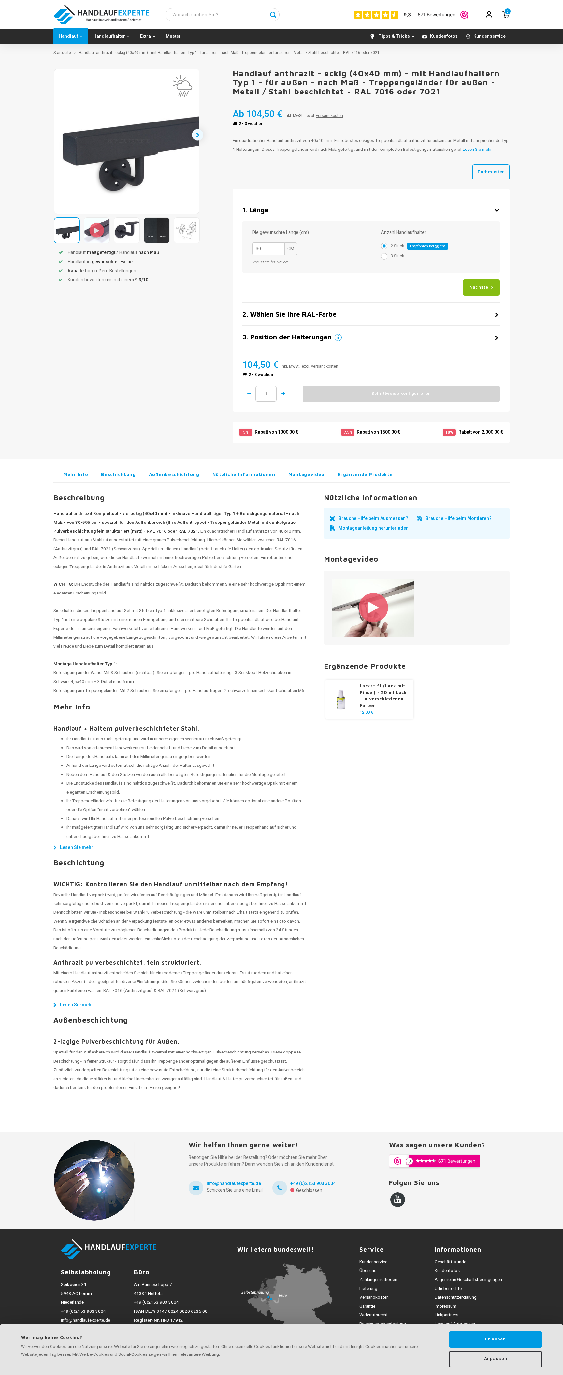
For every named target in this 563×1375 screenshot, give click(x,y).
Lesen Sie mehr (477, 149)
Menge (266, 394)
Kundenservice (489, 36)
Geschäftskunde (450, 1262)
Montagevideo (306, 474)
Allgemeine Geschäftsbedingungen (468, 1279)
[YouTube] (397, 1199)
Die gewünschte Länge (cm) (280, 232)
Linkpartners (446, 1315)
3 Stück (397, 256)
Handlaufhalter (109, 36)
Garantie (367, 1306)
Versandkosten (374, 1297)
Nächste (478, 287)
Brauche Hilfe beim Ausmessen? (373, 518)
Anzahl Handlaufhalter (403, 232)
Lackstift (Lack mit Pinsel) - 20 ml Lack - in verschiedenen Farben (383, 695)
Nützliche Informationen (243, 474)
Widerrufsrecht (373, 1315)
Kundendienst (319, 1164)
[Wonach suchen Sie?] (273, 14)
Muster (173, 36)
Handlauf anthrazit (251, 531)
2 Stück (418, 246)
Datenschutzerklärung (456, 1297)
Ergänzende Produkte (365, 474)
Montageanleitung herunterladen (374, 528)
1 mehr (283, 393)
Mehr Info (75, 474)
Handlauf (68, 36)
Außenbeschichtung (174, 474)
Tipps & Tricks (394, 36)
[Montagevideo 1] (373, 608)
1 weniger (248, 393)
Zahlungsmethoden (378, 1279)
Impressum (445, 1306)
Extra (145, 36)
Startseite (62, 53)
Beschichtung (118, 474)
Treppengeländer (101, 690)
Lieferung (368, 1288)
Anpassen (495, 1358)
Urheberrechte (448, 1288)
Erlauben (495, 1339)
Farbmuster (491, 172)
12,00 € (366, 712)
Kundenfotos (444, 36)
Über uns (367, 1271)
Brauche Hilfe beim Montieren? (459, 518)
